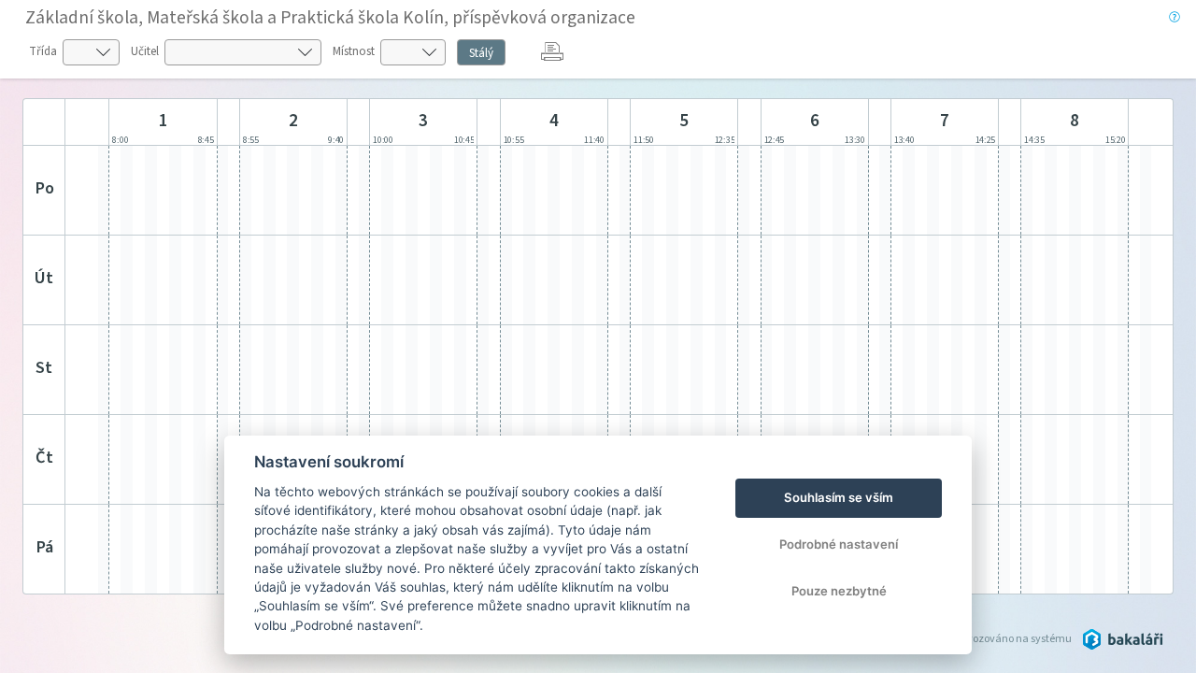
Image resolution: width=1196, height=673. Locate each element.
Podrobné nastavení (838, 544)
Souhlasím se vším (838, 497)
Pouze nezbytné (839, 590)
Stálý (481, 53)
